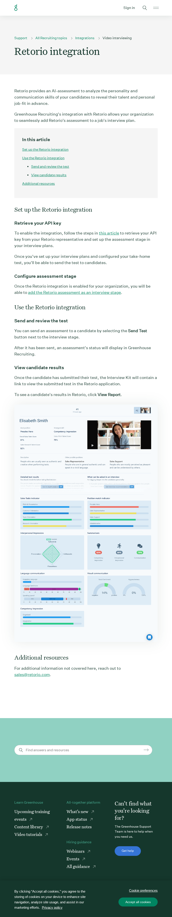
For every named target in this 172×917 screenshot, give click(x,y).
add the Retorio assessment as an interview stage (74, 292)
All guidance (79, 866)
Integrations (85, 38)
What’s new (78, 811)
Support (20, 38)
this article (109, 233)
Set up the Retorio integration (45, 149)
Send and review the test (50, 166)
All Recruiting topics (51, 38)
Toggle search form (145, 8)
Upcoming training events (32, 815)
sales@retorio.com (32, 674)
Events (73, 858)
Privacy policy (52, 907)
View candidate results (49, 175)
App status (77, 819)
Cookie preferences (143, 890)
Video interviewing (117, 38)
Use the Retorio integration (43, 158)
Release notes (79, 826)
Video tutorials (28, 834)
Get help (128, 851)
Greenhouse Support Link (15, 7)
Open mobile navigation (156, 8)
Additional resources (38, 183)
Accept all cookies (138, 902)
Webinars (76, 851)
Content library (29, 826)
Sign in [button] (129, 8)
